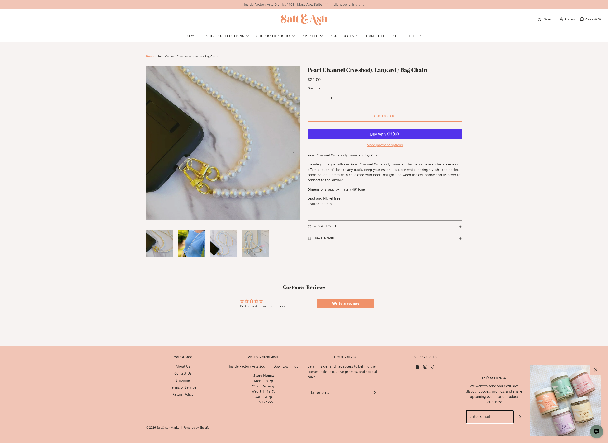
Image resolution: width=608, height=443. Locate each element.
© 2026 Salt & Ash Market (163, 427)
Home (150, 56)
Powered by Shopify (196, 427)
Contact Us (182, 373)
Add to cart (384, 116)
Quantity (314, 88)
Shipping (183, 380)
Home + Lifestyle (382, 36)
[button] (159, 243)
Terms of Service (183, 387)
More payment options (385, 145)
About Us (183, 366)
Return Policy (182, 394)
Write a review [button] (345, 303)
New (190, 36)
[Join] (374, 392)
